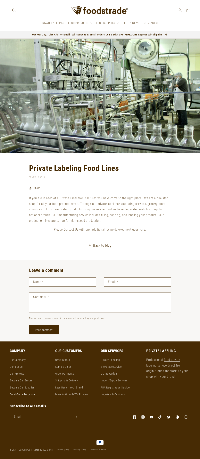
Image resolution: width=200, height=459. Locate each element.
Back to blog (102, 245)
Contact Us (16, 366)
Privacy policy (80, 449)
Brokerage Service (111, 366)
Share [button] (37, 188)
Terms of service (98, 449)
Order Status (62, 359)
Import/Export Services (114, 380)
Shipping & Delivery (66, 380)
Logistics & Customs (113, 394)
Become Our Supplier (22, 387)
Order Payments (64, 373)
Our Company (18, 359)
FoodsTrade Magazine (22, 394)
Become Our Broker (21, 380)
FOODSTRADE (24, 450)
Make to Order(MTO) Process (71, 394)
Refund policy (63, 449)
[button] (14, 10)
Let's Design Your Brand (69, 387)
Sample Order (63, 366)
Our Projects (17, 373)
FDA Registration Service (115, 387)
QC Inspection (109, 373)
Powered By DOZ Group (42, 450)
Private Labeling (110, 359)
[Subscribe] (75, 416)
